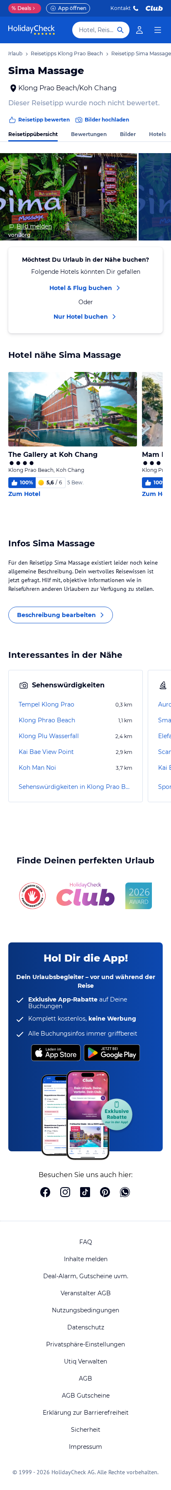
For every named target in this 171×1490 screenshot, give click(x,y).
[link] (139, 30)
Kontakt (120, 8)
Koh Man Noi (37, 767)
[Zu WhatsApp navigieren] (125, 1192)
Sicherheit (85, 1429)
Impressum (85, 1446)
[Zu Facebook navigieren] (45, 1192)
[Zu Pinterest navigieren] (105, 1192)
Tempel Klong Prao (46, 704)
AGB (85, 1378)
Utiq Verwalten (85, 1361)
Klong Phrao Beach (47, 720)
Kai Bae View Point (46, 752)
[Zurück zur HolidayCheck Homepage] (31, 30)
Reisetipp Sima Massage (141, 53)
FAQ (85, 1242)
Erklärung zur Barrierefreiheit (86, 1412)
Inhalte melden (85, 1259)
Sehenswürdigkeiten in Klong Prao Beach (75, 787)
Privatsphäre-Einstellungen (85, 1344)
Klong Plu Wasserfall (49, 736)
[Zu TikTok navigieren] (85, 1192)
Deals (21, 8)
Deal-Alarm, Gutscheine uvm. (85, 1276)
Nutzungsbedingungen (85, 1310)
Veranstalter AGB (86, 1293)
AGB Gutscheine (86, 1395)
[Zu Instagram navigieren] (65, 1192)
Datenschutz (85, 1327)
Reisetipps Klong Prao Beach (67, 53)
